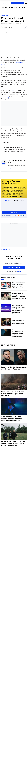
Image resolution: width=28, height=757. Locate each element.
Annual (16, 200)
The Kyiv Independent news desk (13, 32)
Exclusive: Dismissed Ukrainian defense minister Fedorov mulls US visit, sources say (13, 443)
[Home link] (14, 8)
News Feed (4, 15)
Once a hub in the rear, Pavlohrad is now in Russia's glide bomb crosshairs (13, 394)
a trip (7, 97)
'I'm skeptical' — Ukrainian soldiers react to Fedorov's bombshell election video (11, 418)
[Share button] (25, 27)
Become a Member (17, 3)
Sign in (19, 271)
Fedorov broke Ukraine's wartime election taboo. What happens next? (14, 369)
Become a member (14, 267)
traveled (13, 90)
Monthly (7, 200)
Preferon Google (9, 27)
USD (22, 200)
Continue (14, 212)
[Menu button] (26, 3)
